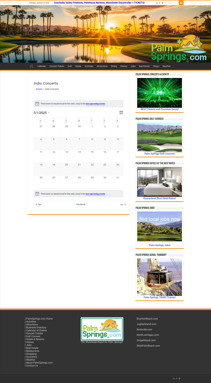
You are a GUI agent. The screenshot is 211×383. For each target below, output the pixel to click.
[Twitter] (162, 3)
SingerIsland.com (146, 340)
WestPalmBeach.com (148, 345)
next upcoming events (95, 103)
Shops (156, 66)
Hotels (78, 66)
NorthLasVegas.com (148, 334)
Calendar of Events (36, 330)
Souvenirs (31, 356)
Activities (89, 66)
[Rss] (157, 3)
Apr (39, 204)
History (123, 66)
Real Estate (144, 66)
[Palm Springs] (105, 34)
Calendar (41, 66)
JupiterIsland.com (146, 324)
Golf (70, 66)
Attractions (102, 66)
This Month (80, 204)
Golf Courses (33, 336)
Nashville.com (144, 329)
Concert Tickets (56, 66)
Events (39, 89)
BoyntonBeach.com (147, 318)
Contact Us (32, 365)
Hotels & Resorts (35, 339)
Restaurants (32, 351)
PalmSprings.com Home (39, 318)
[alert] (78, 103)
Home (31, 66)
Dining (114, 66)
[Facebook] (160, 3)
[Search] (181, 2)
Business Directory (36, 327)
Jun (121, 204)
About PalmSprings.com (39, 362)
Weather (166, 66)
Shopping (31, 353)
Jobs (133, 66)
